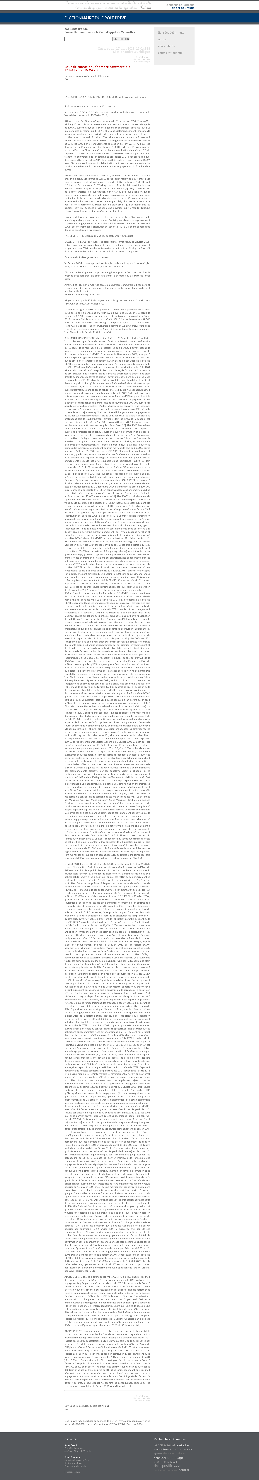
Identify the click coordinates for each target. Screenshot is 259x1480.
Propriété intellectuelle (75, 1466)
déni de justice (174, 1453)
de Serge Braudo (183, 8)
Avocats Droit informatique (141, 60)
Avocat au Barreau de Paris (76, 1460)
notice (162, 39)
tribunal (172, 1461)
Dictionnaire (174, 5)
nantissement (164, 1445)
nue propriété (185, 1449)
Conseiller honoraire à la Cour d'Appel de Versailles (78, 1448)
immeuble (167, 1449)
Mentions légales (72, 1471)
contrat (184, 1470)
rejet (175, 1449)
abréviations (166, 46)
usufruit (177, 1466)
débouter (160, 1458)
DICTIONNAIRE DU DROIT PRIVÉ (95, 17)
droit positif (163, 1465)
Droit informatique (73, 1463)
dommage (175, 1457)
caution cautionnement (166, 1470)
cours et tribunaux (170, 52)
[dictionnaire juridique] (107, 5)
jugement (158, 1454)
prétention (158, 1449)
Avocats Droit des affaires (142, 1399)
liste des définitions (171, 32)
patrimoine (182, 1445)
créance (160, 1461)
